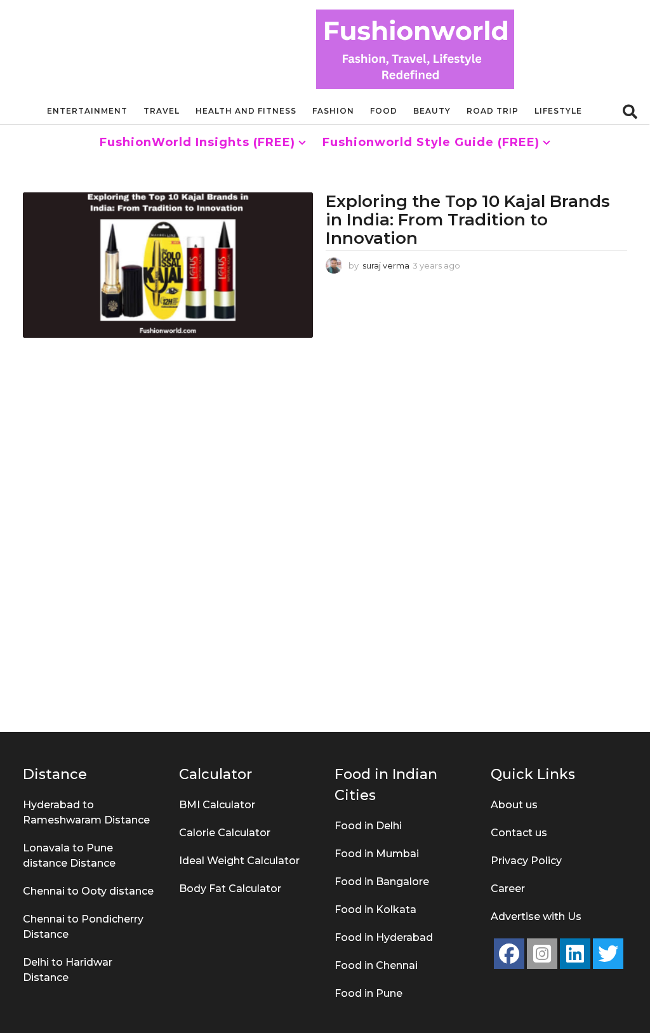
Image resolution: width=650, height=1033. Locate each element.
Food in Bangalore (382, 882)
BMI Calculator (217, 805)
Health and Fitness (246, 111)
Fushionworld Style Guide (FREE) (431, 142)
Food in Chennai (376, 965)
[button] (630, 111)
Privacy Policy (526, 861)
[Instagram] (542, 953)
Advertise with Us (536, 916)
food (383, 111)
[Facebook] (509, 953)
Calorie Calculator (224, 833)
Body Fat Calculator (230, 889)
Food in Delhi (368, 826)
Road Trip (493, 111)
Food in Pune (368, 993)
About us (514, 805)
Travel (161, 111)
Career (508, 889)
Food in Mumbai (377, 854)
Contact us (519, 833)
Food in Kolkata (375, 909)
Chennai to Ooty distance (88, 891)
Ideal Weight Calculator (239, 861)
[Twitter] (608, 953)
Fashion (333, 111)
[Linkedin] (575, 953)
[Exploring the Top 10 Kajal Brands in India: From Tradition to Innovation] (168, 264)
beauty (432, 111)
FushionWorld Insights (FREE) (197, 142)
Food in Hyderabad (384, 937)
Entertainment (87, 111)
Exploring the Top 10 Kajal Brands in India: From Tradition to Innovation (468, 219)
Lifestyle (558, 111)
